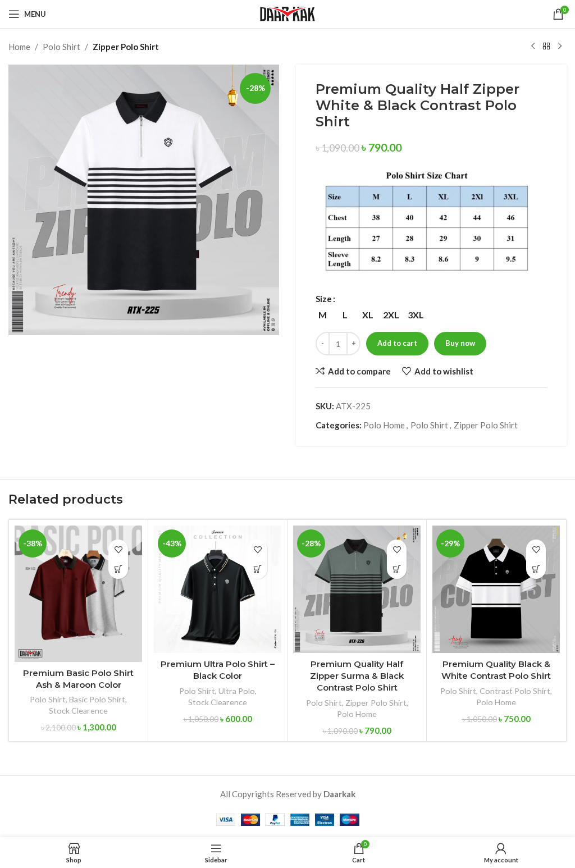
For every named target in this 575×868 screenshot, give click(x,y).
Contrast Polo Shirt (515, 691)
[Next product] (560, 46)
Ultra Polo (236, 691)
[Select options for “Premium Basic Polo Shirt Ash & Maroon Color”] (118, 569)
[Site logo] (287, 13)
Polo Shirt (61, 47)
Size (324, 299)
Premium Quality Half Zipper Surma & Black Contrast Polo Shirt (357, 676)
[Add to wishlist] (118, 549)
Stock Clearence (78, 710)
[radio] (323, 315)
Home (19, 47)
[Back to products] (546, 46)
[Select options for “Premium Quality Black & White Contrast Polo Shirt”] (536, 569)
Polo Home (384, 425)
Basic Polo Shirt (97, 699)
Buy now (460, 343)
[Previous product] (533, 46)
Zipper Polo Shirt (126, 47)
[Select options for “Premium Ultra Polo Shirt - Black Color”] (257, 569)
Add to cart (397, 343)
